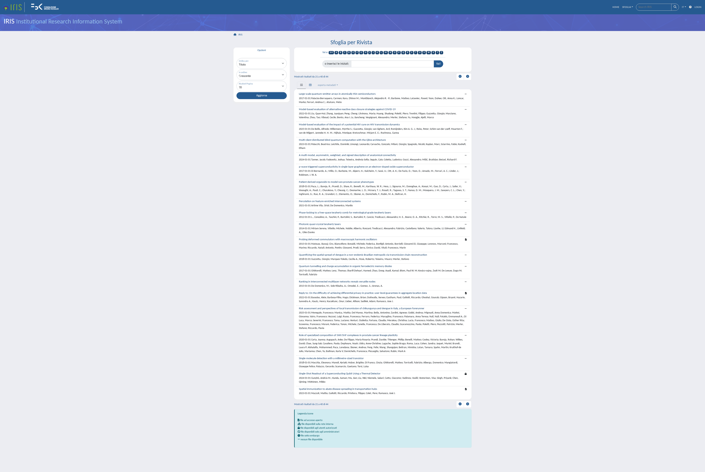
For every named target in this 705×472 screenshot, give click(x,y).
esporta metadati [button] (327, 85)
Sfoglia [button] (626, 7)
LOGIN (698, 7)
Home (615, 7)
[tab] (301, 85)
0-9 (331, 53)
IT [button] (683, 7)
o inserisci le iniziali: (337, 63)
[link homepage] (13, 7)
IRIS (240, 34)
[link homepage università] (46, 7)
